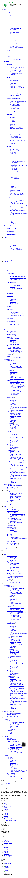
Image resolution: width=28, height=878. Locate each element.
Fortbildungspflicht (14, 150)
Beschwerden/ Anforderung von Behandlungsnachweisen (18, 278)
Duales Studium (10, 309)
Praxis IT (8, 197)
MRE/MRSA (13, 166)
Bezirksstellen (9, 36)
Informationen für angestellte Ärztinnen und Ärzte (17, 94)
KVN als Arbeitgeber (11, 321)
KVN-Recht (13, 22)
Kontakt (8, 56)
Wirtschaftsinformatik (15, 312)
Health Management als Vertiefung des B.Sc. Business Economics (18, 314)
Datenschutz (13, 187)
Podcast (12, 260)
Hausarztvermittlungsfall (16, 288)
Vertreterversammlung (15, 28)
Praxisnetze (13, 180)
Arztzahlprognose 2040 (15, 71)
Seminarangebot (14, 149)
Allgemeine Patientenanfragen (17, 276)
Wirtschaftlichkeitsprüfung (16, 128)
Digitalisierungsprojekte (11, 50)
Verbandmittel (13, 123)
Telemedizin (13, 209)
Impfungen (12, 124)
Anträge (8, 131)
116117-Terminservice (11, 270)
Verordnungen (9, 114)
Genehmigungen (14, 164)
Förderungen (13, 84)
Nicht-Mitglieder (8, 225)
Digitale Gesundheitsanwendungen (18, 125)
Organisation (9, 25)
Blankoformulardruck (15, 190)
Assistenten (13, 143)
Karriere (6, 289)
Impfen (11, 221)
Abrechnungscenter (15, 40)
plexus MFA (13, 153)
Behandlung (13, 287)
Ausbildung (9, 306)
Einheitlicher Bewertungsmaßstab (18, 101)
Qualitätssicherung (14, 162)
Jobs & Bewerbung (14, 303)
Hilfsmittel (12, 121)
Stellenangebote (10, 293)
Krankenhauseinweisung (16, 191)
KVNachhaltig (13, 15)
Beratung (8, 174)
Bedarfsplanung (14, 80)
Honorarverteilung (14, 108)
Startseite (6, 813)
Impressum (6, 817)
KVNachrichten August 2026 (17, 67)
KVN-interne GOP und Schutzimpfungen (15, 103)
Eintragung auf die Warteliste (17, 87)
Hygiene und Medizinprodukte (17, 161)
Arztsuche (9, 264)
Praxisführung (9, 183)
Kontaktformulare (10, 273)
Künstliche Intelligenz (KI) (16, 203)
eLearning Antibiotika (15, 155)
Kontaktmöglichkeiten (15, 59)
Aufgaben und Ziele (10, 18)
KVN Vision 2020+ (10, 12)
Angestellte (9, 90)
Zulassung (9, 77)
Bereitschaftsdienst (14, 186)
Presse (5, 237)
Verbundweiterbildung (15, 86)
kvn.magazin (13, 69)
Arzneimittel (13, 119)
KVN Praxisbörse (14, 178)
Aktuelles (12, 117)
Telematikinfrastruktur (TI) (16, 207)
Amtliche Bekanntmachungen (12, 43)
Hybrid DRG (13, 111)
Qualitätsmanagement (15, 168)
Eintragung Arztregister (15, 135)
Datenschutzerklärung (9, 818)
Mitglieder (6, 61)
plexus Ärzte (13, 152)
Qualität (8, 158)
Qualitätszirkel (13, 169)
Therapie (12, 222)
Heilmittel (12, 120)
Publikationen (9, 64)
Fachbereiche (13, 299)
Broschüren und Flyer (15, 70)
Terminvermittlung (14, 109)
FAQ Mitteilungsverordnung (12, 228)
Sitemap (6, 816)
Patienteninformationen (11, 282)
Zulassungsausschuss (15, 136)
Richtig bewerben (10, 318)
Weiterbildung (13, 83)
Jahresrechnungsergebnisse (16, 47)
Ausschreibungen (14, 46)
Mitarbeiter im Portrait (15, 324)
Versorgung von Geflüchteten (17, 193)
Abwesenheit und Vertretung (17, 194)
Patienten (6, 261)
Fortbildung (9, 146)
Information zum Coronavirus (14, 478)
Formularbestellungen (15, 189)
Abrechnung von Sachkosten (17, 107)
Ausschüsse (13, 29)
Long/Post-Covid (14, 223)
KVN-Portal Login (5, 548)
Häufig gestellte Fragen (15, 285)
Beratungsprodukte (14, 177)
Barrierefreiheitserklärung (10, 820)
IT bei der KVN (10, 296)
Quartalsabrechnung (15, 105)
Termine (8, 53)
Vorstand (12, 31)
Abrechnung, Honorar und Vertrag (13, 98)
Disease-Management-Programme (18, 165)
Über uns (6, 9)
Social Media (10, 503)
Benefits (12, 300)
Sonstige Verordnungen (15, 127)
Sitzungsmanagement (15, 33)
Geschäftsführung (14, 32)
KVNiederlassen (14, 82)
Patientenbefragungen (15, 171)
